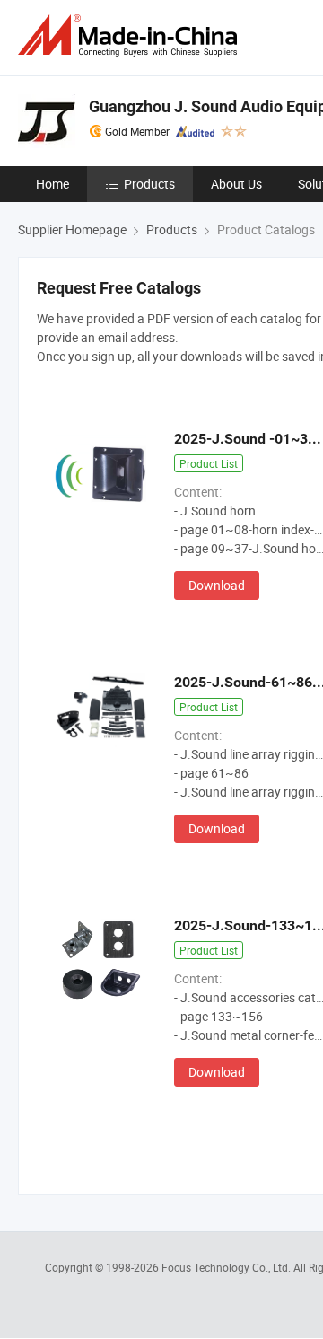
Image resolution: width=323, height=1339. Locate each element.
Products (149, 183)
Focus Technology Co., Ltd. (227, 1267)
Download (216, 585)
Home (52, 183)
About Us (236, 183)
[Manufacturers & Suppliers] (131, 35)
